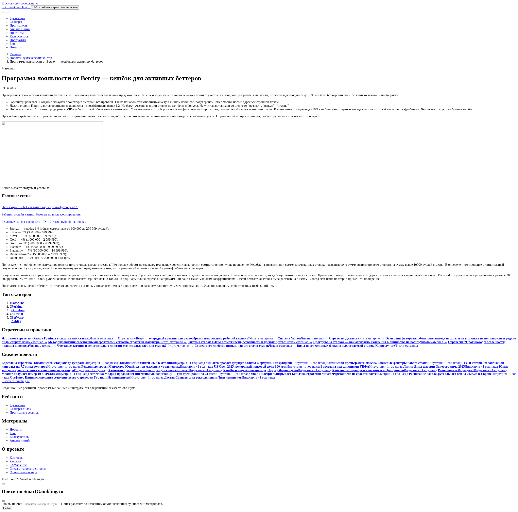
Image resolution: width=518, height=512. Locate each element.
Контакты (16, 457)
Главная (15, 54)
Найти (7, 508)
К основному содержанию (20, 3)
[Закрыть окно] (3, 483)
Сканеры (16, 21)
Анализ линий (20, 29)
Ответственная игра (23, 472)
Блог (13, 43)
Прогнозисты (19, 25)
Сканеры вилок (20, 409)
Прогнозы (17, 32)
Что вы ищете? (12, 504)
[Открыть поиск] (3, 12)
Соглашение (18, 465)
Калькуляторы (19, 36)
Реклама (15, 461)
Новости (16, 47)
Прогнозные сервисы (24, 412)
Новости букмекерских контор (31, 58)
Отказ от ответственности (28, 468)
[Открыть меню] (7, 12)
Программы (18, 40)
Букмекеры (17, 18)
